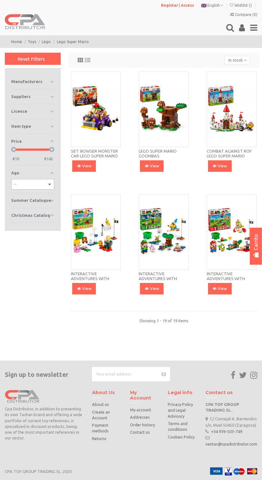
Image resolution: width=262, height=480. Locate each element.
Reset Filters (31, 59)
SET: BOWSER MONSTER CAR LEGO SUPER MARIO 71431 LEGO (94, 156)
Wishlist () (243, 5)
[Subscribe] (164, 374)
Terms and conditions (178, 426)
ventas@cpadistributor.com (231, 443)
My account (140, 410)
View (86, 166)
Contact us (140, 432)
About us (100, 404)
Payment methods (100, 428)
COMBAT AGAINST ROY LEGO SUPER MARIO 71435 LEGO (229, 156)
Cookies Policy (181, 437)
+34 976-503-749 (226, 431)
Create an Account (101, 415)
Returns (99, 438)
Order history (142, 425)
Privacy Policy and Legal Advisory (180, 410)
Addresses (140, 417)
